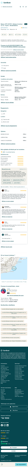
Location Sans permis (19, 375)
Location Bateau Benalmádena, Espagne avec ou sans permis (14, 317)
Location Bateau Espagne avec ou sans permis (12, 309)
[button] (3, 259)
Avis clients (3, 377)
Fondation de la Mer (5, 380)
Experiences (3, 381)
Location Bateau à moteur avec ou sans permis (12, 321)
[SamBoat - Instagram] (5, 425)
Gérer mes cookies (19, 396)
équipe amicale (6, 180)
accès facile (17, 182)
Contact (17, 395)
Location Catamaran (19, 371)
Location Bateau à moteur (21, 365)
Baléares (3, 397)
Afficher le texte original (18, 49)
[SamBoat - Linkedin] (7, 425)
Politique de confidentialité (20, 455)
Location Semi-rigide (19, 367)
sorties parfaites (7, 182)
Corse (2, 395)
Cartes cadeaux (4, 375)
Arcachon (3, 391)
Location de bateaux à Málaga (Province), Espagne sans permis (14, 329)
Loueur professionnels (6, 373)
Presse (2, 379)
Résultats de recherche (7, 6)
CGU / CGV (3, 456)
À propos (3, 365)
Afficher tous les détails (7, 102)
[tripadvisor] (4, 441)
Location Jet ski (18, 372)
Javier (8, 29)
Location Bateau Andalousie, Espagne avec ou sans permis (14, 325)
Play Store (15, 410)
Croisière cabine (18, 376)
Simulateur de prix (5, 372)
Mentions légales (4, 455)
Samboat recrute (5, 367)
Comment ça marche (19, 393)
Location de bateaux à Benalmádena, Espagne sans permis (14, 334)
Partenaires (17, 456)
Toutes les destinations (6, 399)
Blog (2, 383)
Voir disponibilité (21, 464)
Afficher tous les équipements (9, 125)
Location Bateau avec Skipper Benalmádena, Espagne (14, 341)
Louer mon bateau (5, 369)
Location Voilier (18, 369)
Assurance (3, 371)
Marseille (3, 389)
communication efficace (18, 180)
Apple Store (15, 406)
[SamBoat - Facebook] (2, 425)
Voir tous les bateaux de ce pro (15, 295)
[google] (3, 436)
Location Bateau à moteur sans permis (10, 337)
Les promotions (18, 377)
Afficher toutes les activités (8, 70)
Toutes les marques (19, 379)
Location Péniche (18, 373)
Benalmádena (5, 27)
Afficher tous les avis (6, 247)
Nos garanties (4, 368)
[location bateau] (6, 2)
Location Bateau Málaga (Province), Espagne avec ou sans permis (14, 313)
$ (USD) (14, 451)
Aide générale (18, 389)
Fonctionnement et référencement (19, 392)
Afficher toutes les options (8, 143)
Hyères (2, 392)
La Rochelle (3, 393)
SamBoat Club (4, 376)
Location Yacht (18, 368)
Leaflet (25, 279)
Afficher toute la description (8, 57)
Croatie (2, 396)
